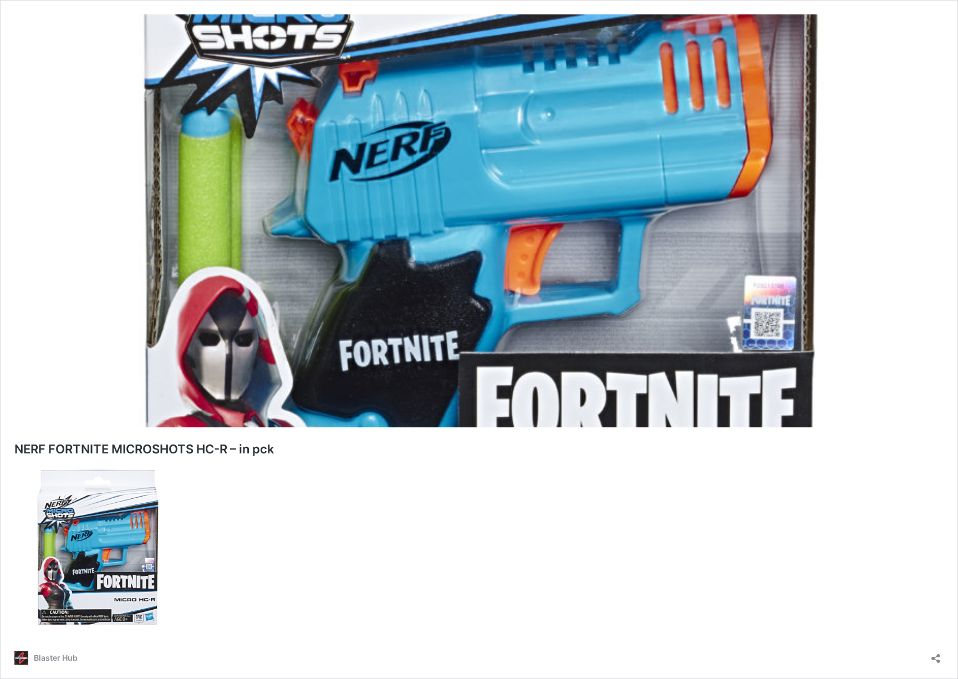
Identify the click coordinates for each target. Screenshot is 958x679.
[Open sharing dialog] (936, 654)
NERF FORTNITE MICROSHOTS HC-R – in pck (144, 449)
